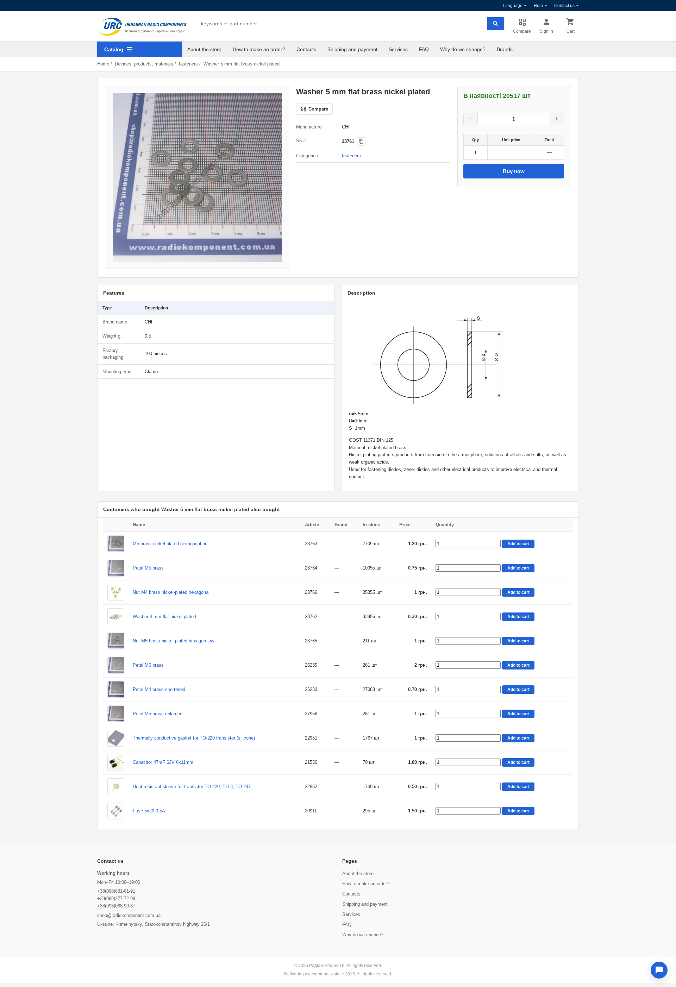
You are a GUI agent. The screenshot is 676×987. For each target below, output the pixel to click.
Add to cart (518, 543)
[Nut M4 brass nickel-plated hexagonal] (115, 592)
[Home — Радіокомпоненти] (142, 27)
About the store (204, 49)
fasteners (188, 64)
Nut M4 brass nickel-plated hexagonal (171, 592)
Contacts (306, 49)
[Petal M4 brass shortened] (115, 689)
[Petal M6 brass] (115, 665)
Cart (571, 31)
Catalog (113, 49)
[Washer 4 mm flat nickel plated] (115, 616)
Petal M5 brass (148, 568)
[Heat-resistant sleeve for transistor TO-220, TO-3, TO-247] (115, 786)
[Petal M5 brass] (115, 568)
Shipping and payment (352, 49)
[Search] (495, 23)
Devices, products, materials (144, 64)
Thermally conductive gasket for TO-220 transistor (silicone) (194, 738)
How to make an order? (259, 49)
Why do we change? (463, 49)
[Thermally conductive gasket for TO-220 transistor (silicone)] (115, 738)
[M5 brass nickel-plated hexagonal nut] (115, 543)
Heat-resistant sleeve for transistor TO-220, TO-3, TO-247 (192, 786)
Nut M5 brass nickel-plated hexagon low (173, 640)
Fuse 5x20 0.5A (149, 810)
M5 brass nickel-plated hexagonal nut (171, 543)
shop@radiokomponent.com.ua (129, 915)
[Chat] (659, 970)
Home (103, 64)
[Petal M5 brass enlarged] (115, 713)
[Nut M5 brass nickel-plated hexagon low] (115, 641)
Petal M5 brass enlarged (157, 713)
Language (512, 5)
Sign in (546, 31)
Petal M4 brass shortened (159, 689)
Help (538, 5)
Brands (505, 49)
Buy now (514, 171)
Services (398, 49)
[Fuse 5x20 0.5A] (115, 811)
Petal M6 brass (148, 665)
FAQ (424, 49)
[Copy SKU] (361, 141)
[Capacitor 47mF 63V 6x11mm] (115, 762)
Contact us (564, 5)
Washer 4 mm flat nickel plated (164, 616)
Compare (522, 31)
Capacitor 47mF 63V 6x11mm (163, 762)
